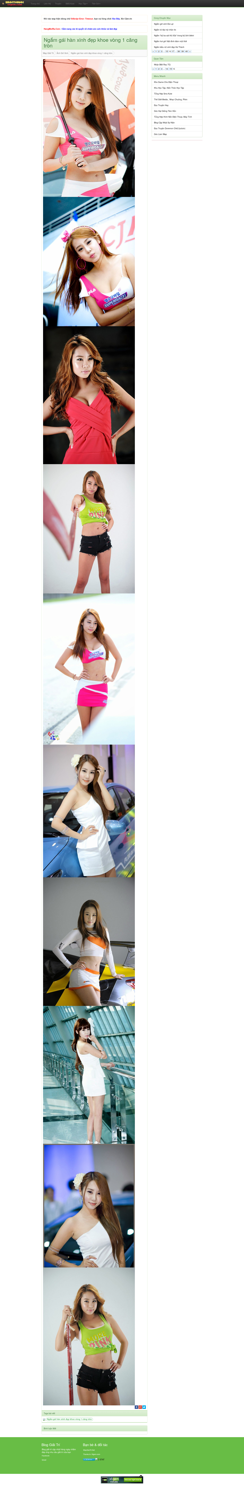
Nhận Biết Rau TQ (162, 64)
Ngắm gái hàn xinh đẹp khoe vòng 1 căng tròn (69, 1419)
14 (167, 68)
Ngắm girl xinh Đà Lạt (163, 23)
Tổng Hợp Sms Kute (163, 93)
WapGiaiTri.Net (89, 1450)
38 (178, 51)
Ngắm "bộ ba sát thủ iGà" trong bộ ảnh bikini (174, 35)
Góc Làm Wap (160, 134)
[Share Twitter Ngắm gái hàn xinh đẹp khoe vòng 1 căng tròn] (144, 1406)
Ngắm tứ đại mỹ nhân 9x (165, 29)
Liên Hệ (47, 3)
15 (167, 51)
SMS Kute (70, 3)
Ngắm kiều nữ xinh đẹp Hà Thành (169, 47)
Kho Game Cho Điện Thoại (166, 82)
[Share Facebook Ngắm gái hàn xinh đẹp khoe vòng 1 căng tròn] (136, 1406)
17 (173, 51)
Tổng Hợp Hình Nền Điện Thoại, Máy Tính (173, 116)
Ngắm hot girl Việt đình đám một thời (170, 41)
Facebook (45, 1455)
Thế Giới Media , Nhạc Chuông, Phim (170, 99)
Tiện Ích (95, 3)
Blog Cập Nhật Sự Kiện (164, 122)
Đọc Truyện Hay (161, 105)
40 (186, 51)
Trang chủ (35, 3)
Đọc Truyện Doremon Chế (165, 128)
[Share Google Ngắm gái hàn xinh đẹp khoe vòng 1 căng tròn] (140, 1406)
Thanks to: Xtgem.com (91, 1454)
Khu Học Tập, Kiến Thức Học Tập (169, 87)
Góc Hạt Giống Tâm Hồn (165, 111)
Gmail (44, 1460)
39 (182, 51)
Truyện (58, 3)
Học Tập (82, 3)
